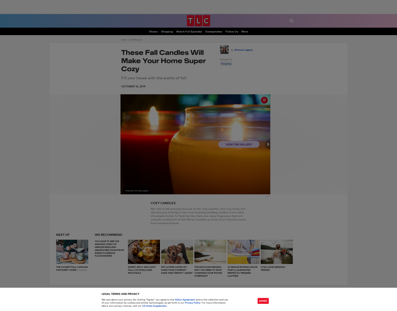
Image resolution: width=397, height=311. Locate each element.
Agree (263, 300)
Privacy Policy (192, 302)
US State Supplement (154, 305)
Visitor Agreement (185, 299)
